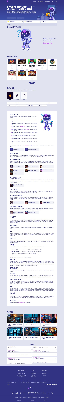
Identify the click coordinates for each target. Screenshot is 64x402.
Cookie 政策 (19, 400)
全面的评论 (26, 145)
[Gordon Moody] (31, 393)
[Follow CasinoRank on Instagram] (47, 384)
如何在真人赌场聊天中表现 (21, 375)
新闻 (56, 1)
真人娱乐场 (34, 1)
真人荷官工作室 (47, 1)
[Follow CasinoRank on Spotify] (54, 384)
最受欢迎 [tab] (10, 56)
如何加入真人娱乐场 (21, 370)
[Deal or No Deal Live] (42, 64)
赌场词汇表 (33, 370)
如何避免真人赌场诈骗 (21, 373)
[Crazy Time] (12, 64)
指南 (52, 1)
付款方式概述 (33, 373)
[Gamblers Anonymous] (16, 393)
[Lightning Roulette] (22, 64)
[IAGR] (12, 393)
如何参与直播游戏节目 (21, 376)
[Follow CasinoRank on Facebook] (45, 384)
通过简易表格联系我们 (21, 302)
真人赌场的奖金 (33, 372)
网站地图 (45, 400)
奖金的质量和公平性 (22, 126)
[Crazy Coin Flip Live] (32, 75)
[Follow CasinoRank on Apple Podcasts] (56, 384)
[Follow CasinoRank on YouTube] (52, 384)
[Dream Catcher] (22, 75)
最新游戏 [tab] (15, 56)
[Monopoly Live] (12, 75)
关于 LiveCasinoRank (44, 370)
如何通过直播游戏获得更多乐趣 (21, 372)
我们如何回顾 (44, 372)
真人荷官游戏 (27, 129)
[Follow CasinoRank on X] (50, 384)
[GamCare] (23, 393)
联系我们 (44, 375)
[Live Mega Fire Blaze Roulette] (32, 64)
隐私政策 (32, 400)
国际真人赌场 (33, 376)
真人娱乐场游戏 (40, 1)
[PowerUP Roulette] (52, 64)
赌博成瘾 (33, 375)
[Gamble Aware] (42, 393)
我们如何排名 (44, 373)
